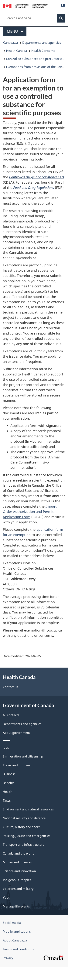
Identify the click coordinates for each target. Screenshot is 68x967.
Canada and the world (18, 853)
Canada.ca (10, 43)
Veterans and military (18, 889)
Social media (12, 923)
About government (16, 733)
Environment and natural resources (28, 809)
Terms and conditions (18, 949)
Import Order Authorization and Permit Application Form (30, 511)
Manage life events (16, 906)
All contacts (11, 715)
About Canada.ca (15, 940)
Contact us (10, 687)
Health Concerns (43, 51)
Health (7, 792)
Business (9, 774)
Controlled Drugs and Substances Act (36, 177)
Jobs (6, 747)
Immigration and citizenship (23, 756)
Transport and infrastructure (23, 845)
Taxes (7, 800)
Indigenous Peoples (17, 880)
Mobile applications (17, 931)
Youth (7, 897)
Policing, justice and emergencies (26, 836)
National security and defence (24, 818)
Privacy (8, 958)
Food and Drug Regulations (33, 187)
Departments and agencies (41, 43)
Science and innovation (19, 871)
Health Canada (16, 51)
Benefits (9, 783)
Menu (13, 31)
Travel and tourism (16, 765)
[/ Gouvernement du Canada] (25, 5)
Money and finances (17, 862)
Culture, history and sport (21, 827)
